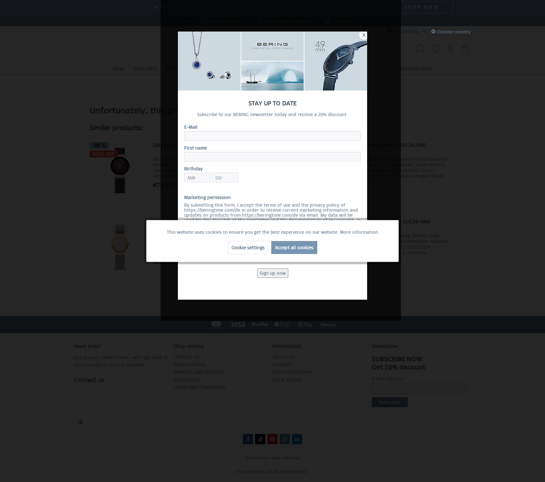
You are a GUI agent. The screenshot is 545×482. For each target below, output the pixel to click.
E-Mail (190, 127)
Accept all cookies (294, 247)
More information (359, 232)
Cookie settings (248, 247)
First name (195, 147)
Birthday (193, 168)
